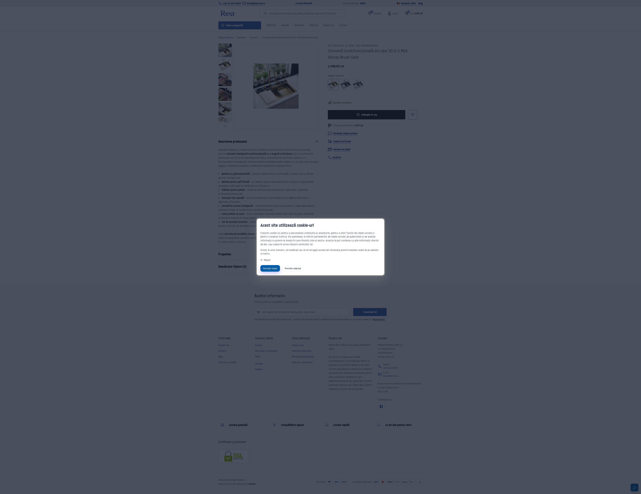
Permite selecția (293, 268)
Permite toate (270, 268)
